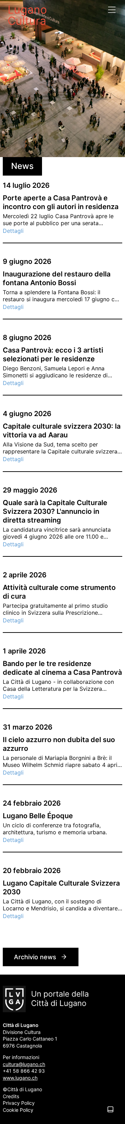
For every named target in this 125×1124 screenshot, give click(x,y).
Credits (11, 1096)
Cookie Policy (18, 1110)
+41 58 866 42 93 (24, 1071)
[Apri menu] (111, 9)
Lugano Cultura (27, 15)
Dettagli (13, 230)
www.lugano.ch (20, 1078)
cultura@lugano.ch (24, 1064)
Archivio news (35, 957)
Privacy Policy (19, 1103)
